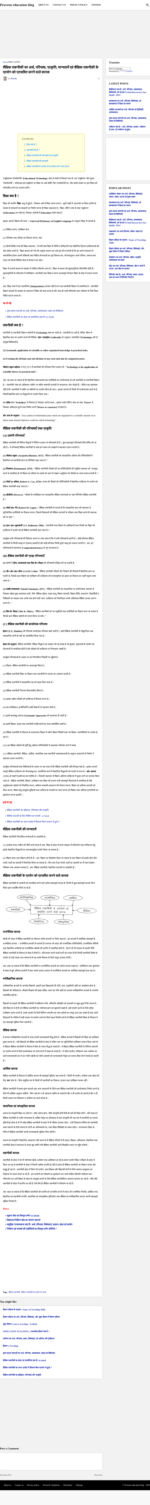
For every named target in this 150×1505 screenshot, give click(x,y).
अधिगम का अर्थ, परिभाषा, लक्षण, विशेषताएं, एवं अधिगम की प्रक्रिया (28, 1338)
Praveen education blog (17, 5)
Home (5, 62)
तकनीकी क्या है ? (33, 150)
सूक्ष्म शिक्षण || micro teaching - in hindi (20, 1324)
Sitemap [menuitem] (96, 5)
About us (7, 1485)
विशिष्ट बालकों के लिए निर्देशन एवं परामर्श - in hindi (28, 816)
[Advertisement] (75, 34)
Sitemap (79, 1485)
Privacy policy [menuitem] (78, 5)
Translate (128, 71)
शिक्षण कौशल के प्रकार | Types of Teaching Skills (24, 1309)
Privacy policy (33, 1485)
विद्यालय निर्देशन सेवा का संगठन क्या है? (24, 1220)
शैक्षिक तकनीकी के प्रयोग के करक (33, 1292)
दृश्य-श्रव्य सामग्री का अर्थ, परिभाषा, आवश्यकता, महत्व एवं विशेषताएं (35, 311)
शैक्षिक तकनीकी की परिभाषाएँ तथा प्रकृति (43, 155)
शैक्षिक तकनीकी (14, 62)
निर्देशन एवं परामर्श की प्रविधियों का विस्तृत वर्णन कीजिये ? (32, 1228)
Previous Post (5, 1475)
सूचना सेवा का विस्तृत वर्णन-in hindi (23, 1215)
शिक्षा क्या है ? (32, 144)
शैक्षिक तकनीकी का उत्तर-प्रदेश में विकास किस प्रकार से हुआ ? (33, 821)
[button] (147, 4)
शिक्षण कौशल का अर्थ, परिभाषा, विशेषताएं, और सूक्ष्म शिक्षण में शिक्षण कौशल (31, 1317)
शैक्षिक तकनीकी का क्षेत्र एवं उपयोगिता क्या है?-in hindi (30, 317)
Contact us (19, 1485)
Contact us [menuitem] (59, 5)
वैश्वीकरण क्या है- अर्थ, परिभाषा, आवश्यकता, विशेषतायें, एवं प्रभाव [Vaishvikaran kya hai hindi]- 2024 (127, 92)
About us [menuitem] (43, 5)
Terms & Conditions (51, 1485)
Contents (28, 138)
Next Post (98, 1475)
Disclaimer (67, 1485)
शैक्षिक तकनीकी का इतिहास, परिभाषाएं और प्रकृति (28, 810)
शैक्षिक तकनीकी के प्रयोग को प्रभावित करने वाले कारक (48, 166)
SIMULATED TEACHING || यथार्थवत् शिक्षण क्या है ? (26, 1331)
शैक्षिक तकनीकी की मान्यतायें (37, 161)
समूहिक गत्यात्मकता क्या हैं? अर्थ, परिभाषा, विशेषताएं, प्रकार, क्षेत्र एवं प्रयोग (39, 1224)
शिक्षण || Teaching (10, 1346)
